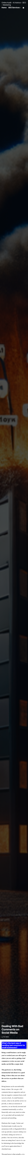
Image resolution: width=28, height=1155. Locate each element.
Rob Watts (6, 1037)
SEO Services (14, 7)
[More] (23, 8)
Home (4, 7)
